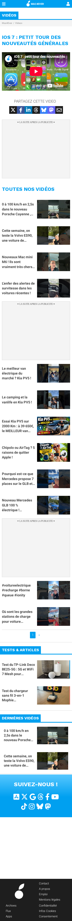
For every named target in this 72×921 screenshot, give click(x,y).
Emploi (43, 894)
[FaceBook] (47, 797)
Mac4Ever (7, 23)
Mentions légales (49, 899)
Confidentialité (48, 905)
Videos (18, 23)
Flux (8, 911)
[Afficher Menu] (4, 4)
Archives (11, 905)
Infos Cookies (47, 911)
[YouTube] (55, 797)
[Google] (33, 797)
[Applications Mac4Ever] (16, 797)
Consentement (48, 916)
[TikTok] (24, 806)
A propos (44, 889)
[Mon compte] (68, 4)
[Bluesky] (39, 806)
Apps (9, 916)
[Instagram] (32, 806)
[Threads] (41, 797)
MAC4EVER (37, 4)
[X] (24, 797)
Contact (44, 883)
